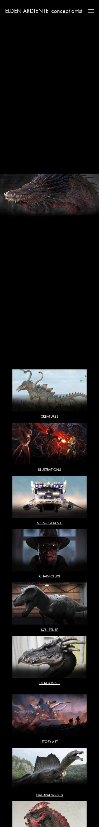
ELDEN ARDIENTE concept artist (43, 11)
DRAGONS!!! (49, 683)
